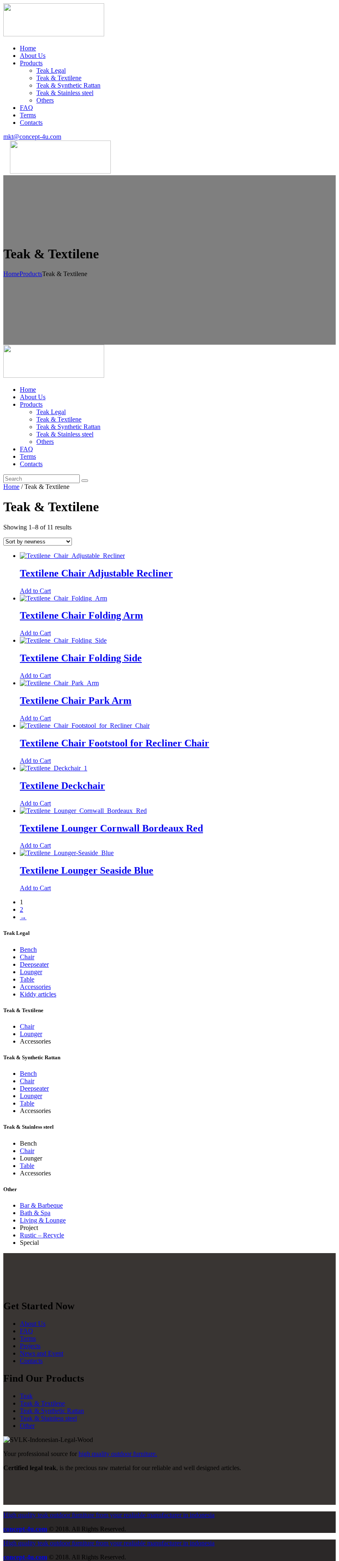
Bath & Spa (35, 1212)
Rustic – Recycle (42, 1235)
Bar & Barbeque (41, 1205)
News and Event (41, 1353)
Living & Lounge (43, 1220)
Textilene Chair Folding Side (81, 658)
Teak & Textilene (42, 1403)
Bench (28, 949)
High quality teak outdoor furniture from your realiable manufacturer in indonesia (109, 1514)
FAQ (26, 1331)
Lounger (31, 971)
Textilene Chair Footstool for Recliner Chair (114, 743)
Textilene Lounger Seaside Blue (86, 870)
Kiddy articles (38, 994)
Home (11, 273)
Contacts (31, 1360)
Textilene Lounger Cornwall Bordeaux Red (111, 828)
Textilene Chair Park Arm (75, 700)
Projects (30, 1345)
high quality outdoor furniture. (118, 1453)
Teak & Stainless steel (48, 1418)
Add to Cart (35, 590)
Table (27, 979)
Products (30, 273)
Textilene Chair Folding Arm (81, 615)
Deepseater (34, 964)
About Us (32, 1323)
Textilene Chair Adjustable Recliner (96, 573)
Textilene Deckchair (62, 785)
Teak (26, 1395)
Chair (27, 956)
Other (27, 1425)
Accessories (35, 986)
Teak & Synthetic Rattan (52, 1410)
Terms (28, 1338)
